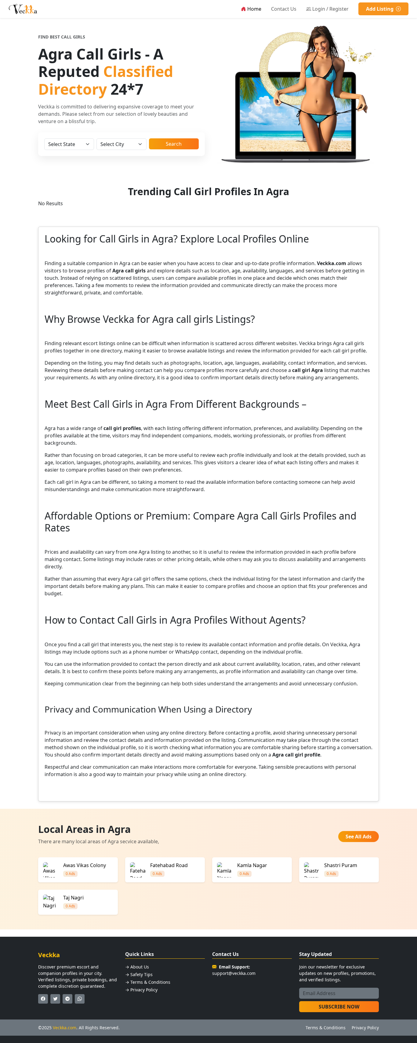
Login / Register (330, 8)
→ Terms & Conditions (147, 982)
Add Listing (380, 8)
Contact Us (283, 8)
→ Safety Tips (139, 974)
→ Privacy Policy (141, 990)
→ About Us (137, 967)
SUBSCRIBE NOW (339, 1006)
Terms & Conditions (326, 1027)
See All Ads (359, 836)
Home (254, 8)
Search (174, 143)
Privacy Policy (365, 1027)
